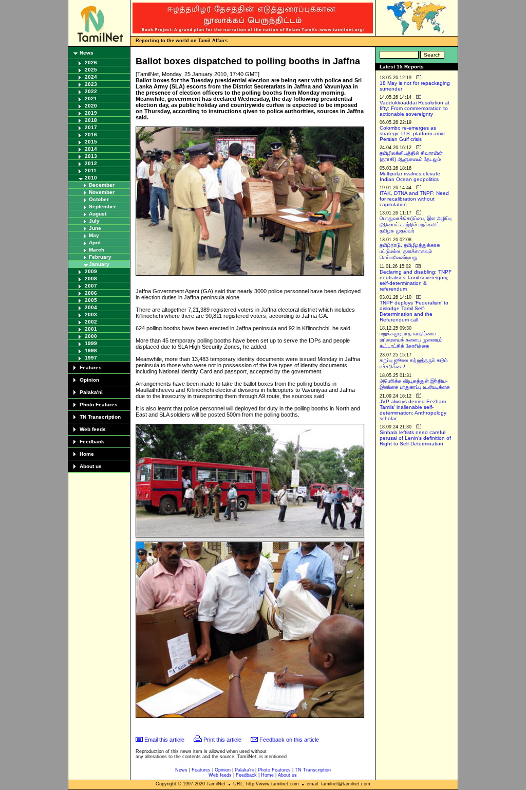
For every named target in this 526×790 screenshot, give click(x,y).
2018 (91, 120)
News (86, 53)
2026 (91, 62)
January (99, 264)
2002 (91, 322)
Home (87, 454)
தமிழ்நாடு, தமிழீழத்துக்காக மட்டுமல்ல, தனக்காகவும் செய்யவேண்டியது (410, 251)
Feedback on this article (289, 740)
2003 (91, 314)
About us (91, 466)
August (97, 214)
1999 (91, 343)
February (100, 257)
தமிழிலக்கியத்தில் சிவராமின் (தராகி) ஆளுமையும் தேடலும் (411, 156)
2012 (91, 163)
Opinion (89, 380)
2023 (91, 84)
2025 (91, 70)
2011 (91, 170)
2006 (91, 293)
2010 (91, 178)
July (94, 221)
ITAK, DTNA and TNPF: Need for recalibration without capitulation (414, 198)
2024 (91, 77)
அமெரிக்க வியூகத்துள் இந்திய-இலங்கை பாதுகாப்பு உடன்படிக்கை (415, 384)
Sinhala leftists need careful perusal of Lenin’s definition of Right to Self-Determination (415, 437)
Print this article (222, 740)
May (94, 235)
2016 (91, 134)
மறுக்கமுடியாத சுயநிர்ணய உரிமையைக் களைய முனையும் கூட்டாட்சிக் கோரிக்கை (411, 340)
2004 (91, 307)
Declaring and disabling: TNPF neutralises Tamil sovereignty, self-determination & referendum (416, 280)
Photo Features (99, 404)
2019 (91, 113)
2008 (91, 278)
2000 (91, 336)
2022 (91, 91)
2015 (91, 142)
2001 (91, 329)
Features (91, 367)
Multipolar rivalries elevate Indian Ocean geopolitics (410, 176)
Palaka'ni (91, 392)
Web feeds (93, 429)
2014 (91, 149)
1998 (91, 350)
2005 (91, 300)
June (95, 228)
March (96, 250)
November (102, 192)
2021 (91, 98)
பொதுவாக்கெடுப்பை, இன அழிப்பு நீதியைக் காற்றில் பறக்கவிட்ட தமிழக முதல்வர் (416, 225)
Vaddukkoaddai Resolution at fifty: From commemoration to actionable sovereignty (414, 108)
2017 (91, 127)
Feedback (92, 441)
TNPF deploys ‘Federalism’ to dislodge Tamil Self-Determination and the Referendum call (414, 311)
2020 (91, 106)
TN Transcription (100, 417)
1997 (91, 358)
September (102, 206)
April (95, 242)
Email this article (164, 740)
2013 (91, 156)
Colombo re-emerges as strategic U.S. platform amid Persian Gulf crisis (412, 133)
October (99, 199)
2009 (91, 271)
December (102, 185)
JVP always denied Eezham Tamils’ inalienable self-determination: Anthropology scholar (413, 410)
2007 (91, 286)
